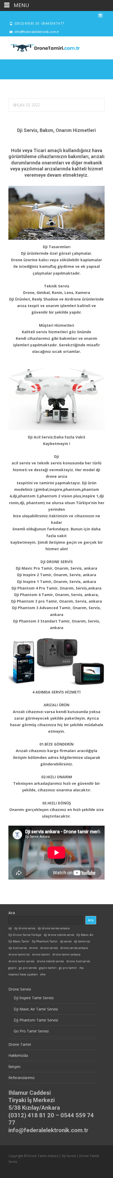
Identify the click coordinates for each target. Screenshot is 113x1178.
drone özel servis (78, 961)
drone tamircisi (19, 954)
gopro (12, 968)
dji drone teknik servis (59, 935)
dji (10, 928)
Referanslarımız (21, 1077)
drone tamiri (41, 954)
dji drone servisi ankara (54, 928)
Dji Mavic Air (85, 935)
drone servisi (49, 948)
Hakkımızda (18, 1055)
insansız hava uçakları (23, 974)
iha (81, 968)
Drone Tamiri (19, 1044)
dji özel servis (17, 948)
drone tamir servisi (21, 961)
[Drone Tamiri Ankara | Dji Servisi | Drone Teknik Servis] (41, 46)
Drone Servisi (19, 989)
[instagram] (100, 16)
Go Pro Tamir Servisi (31, 1031)
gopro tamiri (47, 968)
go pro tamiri (68, 968)
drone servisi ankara (74, 948)
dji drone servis (24, 928)
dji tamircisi (82, 941)
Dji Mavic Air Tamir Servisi (36, 1009)
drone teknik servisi (50, 961)
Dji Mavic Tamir (18, 941)
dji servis (65, 941)
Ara (11, 912)
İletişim (14, 1066)
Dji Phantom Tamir (45, 941)
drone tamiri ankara (66, 954)
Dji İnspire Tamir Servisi (34, 997)
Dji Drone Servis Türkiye (24, 935)
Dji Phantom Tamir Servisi (36, 1020)
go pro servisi (28, 968)
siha (42, 974)
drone (33, 948)
